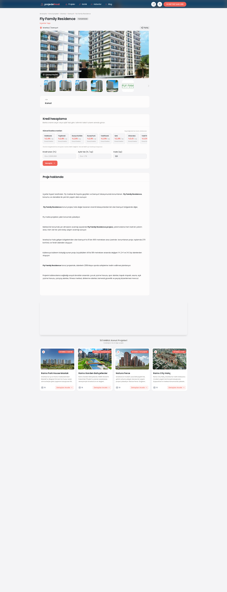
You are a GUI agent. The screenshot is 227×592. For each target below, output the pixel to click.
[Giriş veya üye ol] (159, 4)
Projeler (71, 4)
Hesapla (48, 163)
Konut (48, 103)
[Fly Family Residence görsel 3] (65, 86)
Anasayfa (43, 14)
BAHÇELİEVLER (105, 352)
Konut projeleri (54, 14)
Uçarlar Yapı (45, 23)
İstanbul (63, 14)
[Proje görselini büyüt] (95, 54)
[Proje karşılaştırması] (153, 4)
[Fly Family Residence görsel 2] (50, 86)
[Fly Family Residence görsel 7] (128, 86)
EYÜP (182, 352)
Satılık (84, 4)
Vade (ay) (117, 152)
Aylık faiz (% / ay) (85, 152)
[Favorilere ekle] (43, 351)
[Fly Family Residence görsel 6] (112, 86)
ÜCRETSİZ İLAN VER (174, 4)
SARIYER (69, 352)
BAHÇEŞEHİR (143, 352)
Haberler (98, 4)
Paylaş (146, 28)
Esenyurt (71, 14)
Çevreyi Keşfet (51, 74)
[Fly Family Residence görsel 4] (81, 86)
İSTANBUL (63, 352)
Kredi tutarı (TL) (49, 152)
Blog (110, 4)
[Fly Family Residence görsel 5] (97, 86)
